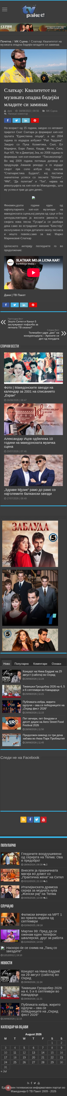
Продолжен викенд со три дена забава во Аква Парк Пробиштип (44, 736)
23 (61, 1057)
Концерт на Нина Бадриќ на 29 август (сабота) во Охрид (42, 673)
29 (52, 1062)
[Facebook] (30, 820)
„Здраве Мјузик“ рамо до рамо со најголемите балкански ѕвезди (30, 492)
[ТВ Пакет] (33, 11)
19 (24, 1057)
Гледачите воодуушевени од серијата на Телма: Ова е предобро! (42, 857)
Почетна (5, 41)
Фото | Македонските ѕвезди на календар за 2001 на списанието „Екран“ (29, 391)
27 (33, 1062)
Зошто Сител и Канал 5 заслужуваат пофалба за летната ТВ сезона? (23, 323)
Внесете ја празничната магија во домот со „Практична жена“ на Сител (42, 874)
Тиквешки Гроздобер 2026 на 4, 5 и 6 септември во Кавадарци (44, 688)
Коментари (40, 663)
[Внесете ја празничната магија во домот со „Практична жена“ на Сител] (10, 875)
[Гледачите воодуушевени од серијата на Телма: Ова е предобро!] (10, 858)
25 (14, 1062)
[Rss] (23, 820)
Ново (6, 663)
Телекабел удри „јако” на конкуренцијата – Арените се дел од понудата (41, 334)
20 (33, 1057)
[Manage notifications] (8, 1088)
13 (33, 1052)
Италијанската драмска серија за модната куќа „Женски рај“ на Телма (39, 890)
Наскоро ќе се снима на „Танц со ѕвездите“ (31, 949)
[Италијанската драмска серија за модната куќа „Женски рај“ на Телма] (10, 891)
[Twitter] (37, 820)
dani (9, 111)
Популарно (22, 663)
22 (52, 1057)
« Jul (4, 1071)
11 (14, 1052)
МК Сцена (21, 41)
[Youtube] (44, 820)
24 (5, 1062)
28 (42, 1062)
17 (5, 1057)
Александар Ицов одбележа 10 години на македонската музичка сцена (29, 442)
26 (24, 1062)
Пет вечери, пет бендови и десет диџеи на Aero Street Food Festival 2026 (43, 722)
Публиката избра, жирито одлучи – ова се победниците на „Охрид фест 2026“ (43, 705)
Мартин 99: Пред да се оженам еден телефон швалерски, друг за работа (42, 934)
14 (42, 1052)
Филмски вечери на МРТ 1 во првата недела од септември (41, 918)
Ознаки (56, 663)
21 (42, 1057)
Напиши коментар (18, 113)
